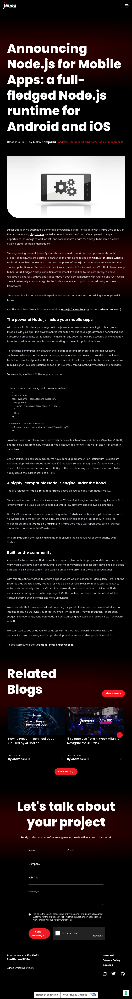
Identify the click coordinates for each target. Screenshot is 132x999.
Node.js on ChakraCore (45, 523)
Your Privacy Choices (75, 994)
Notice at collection (47, 994)
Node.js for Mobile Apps (106, 258)
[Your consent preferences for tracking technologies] (126, 993)
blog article (37, 234)
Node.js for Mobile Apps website (54, 644)
